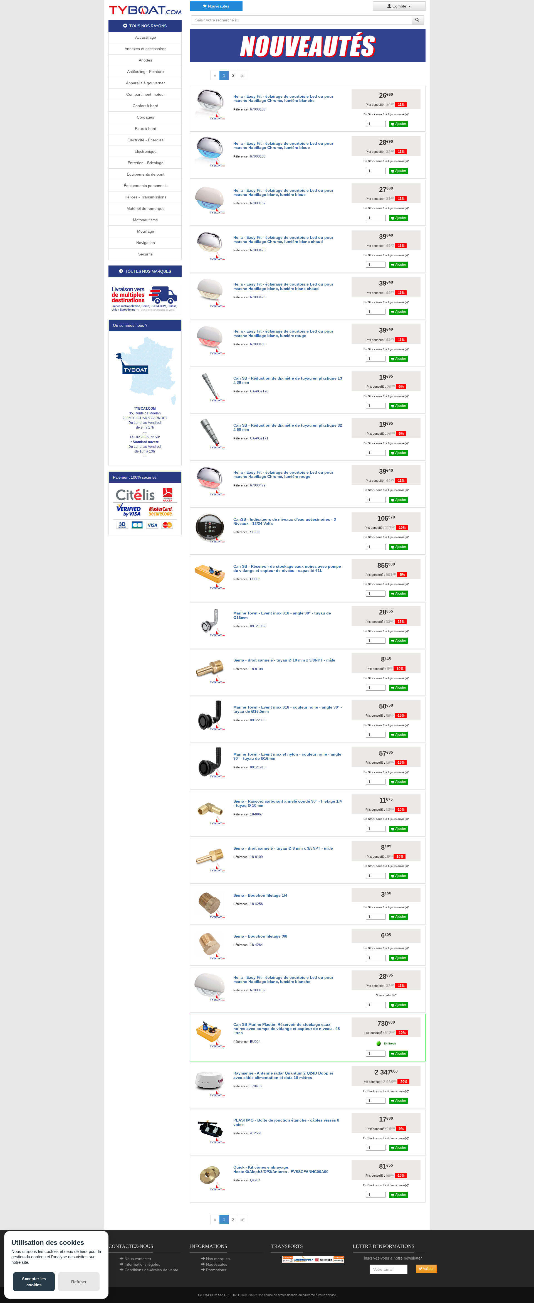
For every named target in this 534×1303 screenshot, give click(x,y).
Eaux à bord (145, 128)
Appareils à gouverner (145, 83)
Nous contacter (138, 1259)
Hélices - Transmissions (144, 197)
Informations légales (142, 1264)
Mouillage (145, 231)
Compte (400, 6)
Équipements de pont (145, 174)
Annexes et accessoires (144, 48)
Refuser (78, 1281)
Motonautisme (145, 220)
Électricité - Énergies (145, 140)
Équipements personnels (145, 185)
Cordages (145, 117)
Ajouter (400, 124)
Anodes (145, 60)
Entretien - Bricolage (145, 163)
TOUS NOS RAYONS (147, 26)
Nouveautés (218, 6)
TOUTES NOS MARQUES (147, 271)
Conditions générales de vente (151, 1270)
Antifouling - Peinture (145, 71)
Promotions (216, 1270)
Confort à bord (145, 106)
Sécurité (145, 254)
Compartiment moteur (145, 94)
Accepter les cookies (34, 1281)
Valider (428, 1269)
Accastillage (145, 37)
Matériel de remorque (145, 208)
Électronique (145, 151)
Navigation (145, 242)
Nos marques (218, 1259)
